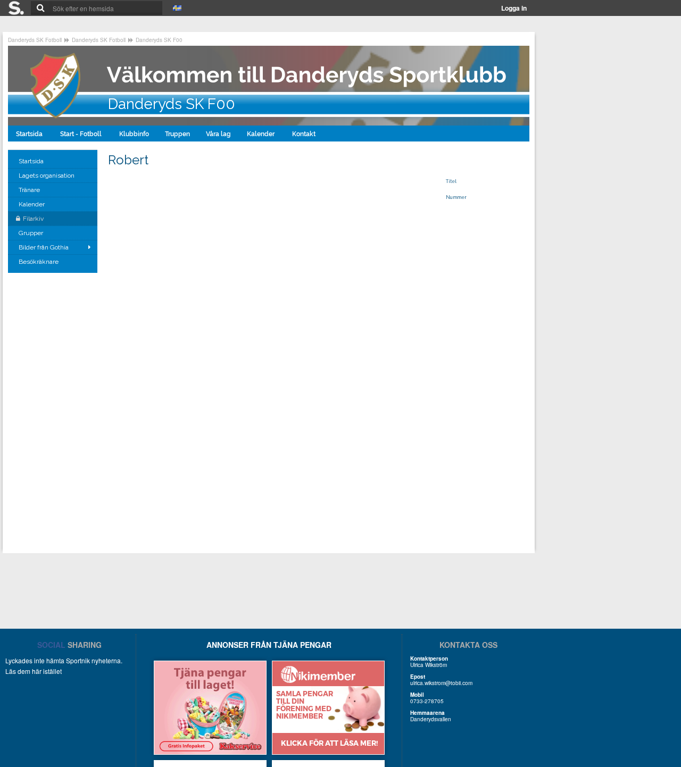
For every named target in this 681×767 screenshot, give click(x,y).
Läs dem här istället (33, 671)
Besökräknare (39, 261)
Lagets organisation (47, 175)
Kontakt (304, 134)
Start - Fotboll (81, 134)
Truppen (177, 134)
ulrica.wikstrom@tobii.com (441, 683)
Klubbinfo (134, 134)
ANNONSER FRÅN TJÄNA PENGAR (268, 644)
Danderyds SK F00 (159, 40)
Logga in (514, 8)
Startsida (30, 134)
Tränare (30, 190)
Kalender (261, 134)
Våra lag (218, 134)
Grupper (32, 233)
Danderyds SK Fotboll (35, 40)
